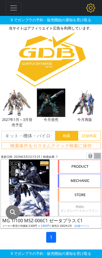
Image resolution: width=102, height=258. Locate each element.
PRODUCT (79, 166)
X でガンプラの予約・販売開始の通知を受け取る (51, 19)
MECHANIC (80, 180)
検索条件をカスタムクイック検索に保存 (51, 145)
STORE (80, 194)
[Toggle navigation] (14, 8)
